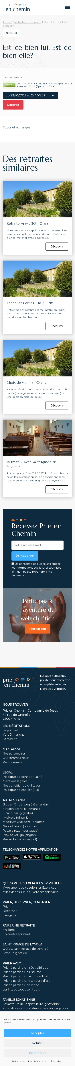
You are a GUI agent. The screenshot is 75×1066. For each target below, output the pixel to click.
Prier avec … (13, 963)
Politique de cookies (22, 1061)
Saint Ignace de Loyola (22, 944)
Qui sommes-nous (16, 758)
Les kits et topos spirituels (21, 989)
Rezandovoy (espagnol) (20, 839)
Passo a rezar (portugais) (20, 830)
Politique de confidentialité (47, 1061)
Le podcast (11, 730)
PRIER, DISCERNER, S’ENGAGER (26, 902)
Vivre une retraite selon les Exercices (29, 887)
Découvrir (56, 246)
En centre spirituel (16, 934)
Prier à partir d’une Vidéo (21, 985)
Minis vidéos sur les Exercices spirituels (30, 892)
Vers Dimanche (14, 734)
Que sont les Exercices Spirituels (32, 883)
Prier (6, 906)
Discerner (10, 911)
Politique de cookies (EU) (21, 790)
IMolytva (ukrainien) (17, 817)
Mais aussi (11, 749)
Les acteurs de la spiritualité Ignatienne (31, 1004)
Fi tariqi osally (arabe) (18, 813)
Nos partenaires (14, 753)
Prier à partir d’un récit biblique (25, 967)
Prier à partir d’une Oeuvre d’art (26, 980)
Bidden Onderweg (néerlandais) (26, 804)
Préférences (37, 1053)
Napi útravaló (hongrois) (20, 826)
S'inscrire (13, 104)
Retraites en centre (27, 22)
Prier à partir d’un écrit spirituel (25, 976)
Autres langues (16, 800)
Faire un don (37, 628)
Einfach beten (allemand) (21, 809)
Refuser (37, 1043)
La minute (10, 739)
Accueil (7, 22)
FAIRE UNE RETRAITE (19, 925)
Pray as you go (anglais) (20, 835)
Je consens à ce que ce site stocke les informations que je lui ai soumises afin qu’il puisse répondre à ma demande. (36, 569)
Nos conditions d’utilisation (22, 785)
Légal (7, 772)
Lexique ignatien (15, 953)
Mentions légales (15, 781)
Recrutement (13, 762)
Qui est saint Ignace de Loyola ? (25, 948)
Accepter (37, 1033)
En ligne (9, 930)
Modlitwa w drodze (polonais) (24, 822)
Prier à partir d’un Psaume (22, 972)
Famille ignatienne (19, 999)
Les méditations (16, 726)
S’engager (10, 915)
